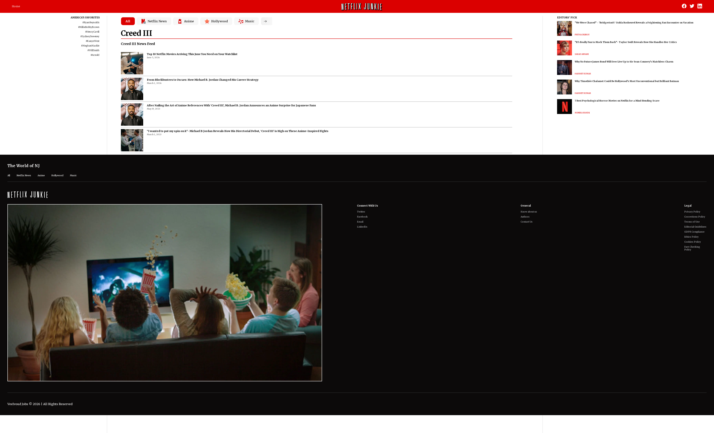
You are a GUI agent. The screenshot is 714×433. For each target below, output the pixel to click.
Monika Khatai (582, 113)
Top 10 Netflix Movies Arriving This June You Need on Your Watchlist (192, 54)
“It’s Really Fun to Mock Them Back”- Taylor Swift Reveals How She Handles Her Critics (626, 42)
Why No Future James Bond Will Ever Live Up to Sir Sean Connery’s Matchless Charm (624, 61)
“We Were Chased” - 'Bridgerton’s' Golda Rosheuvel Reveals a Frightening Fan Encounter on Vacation (634, 22)
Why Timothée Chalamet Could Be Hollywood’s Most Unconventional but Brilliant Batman (627, 81)
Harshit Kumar (583, 74)
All (128, 21)
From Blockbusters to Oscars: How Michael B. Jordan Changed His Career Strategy (202, 79)
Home (16, 6)
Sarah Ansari (582, 54)
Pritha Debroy (582, 34)
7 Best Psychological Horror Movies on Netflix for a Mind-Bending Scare (617, 100)
